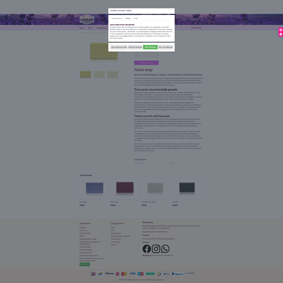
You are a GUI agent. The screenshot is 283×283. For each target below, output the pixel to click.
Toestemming (116, 18)
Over (136, 18)
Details (128, 18)
